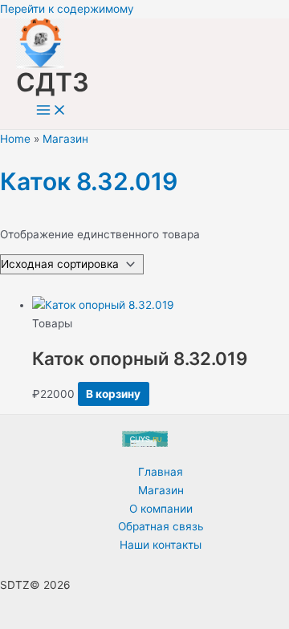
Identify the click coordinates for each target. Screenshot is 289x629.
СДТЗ (52, 82)
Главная (160, 471)
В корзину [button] (113, 394)
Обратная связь (161, 526)
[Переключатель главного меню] (51, 111)
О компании (161, 508)
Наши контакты (160, 544)
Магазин (65, 138)
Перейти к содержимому (67, 8)
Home (15, 138)
